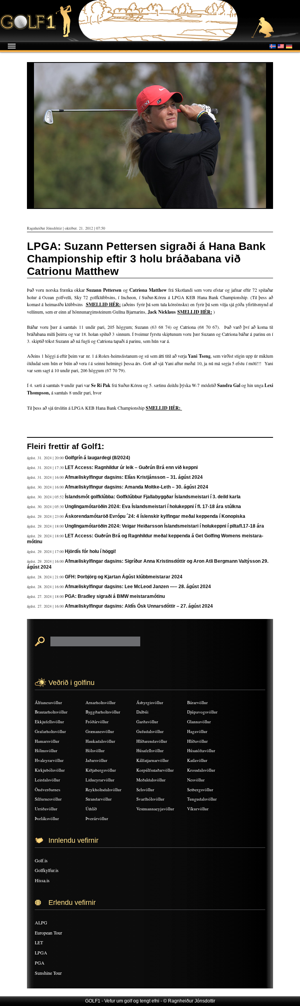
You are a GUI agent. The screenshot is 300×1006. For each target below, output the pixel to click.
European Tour (48, 932)
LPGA (41, 952)
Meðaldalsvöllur (151, 780)
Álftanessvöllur (48, 702)
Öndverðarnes (47, 789)
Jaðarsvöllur (96, 760)
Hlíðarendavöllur (151, 741)
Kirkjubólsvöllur (50, 770)
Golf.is (41, 860)
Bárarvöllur (197, 702)
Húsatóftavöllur (201, 750)
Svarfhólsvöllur (150, 799)
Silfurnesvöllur (48, 799)
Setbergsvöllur (200, 789)
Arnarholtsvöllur (101, 702)
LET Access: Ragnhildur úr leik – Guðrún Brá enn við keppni (131, 467)
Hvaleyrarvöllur (49, 760)
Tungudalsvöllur (202, 799)
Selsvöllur (145, 789)
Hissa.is (42, 880)
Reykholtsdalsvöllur (103, 789)
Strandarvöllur (99, 799)
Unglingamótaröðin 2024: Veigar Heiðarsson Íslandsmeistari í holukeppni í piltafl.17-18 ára (164, 526)
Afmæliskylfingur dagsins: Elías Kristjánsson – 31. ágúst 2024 (134, 477)
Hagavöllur (197, 731)
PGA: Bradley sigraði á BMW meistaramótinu (115, 596)
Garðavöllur (147, 721)
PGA (40, 963)
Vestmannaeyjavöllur (155, 809)
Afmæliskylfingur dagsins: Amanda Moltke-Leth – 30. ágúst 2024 (136, 487)
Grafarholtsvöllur (50, 731)
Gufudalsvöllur (150, 731)
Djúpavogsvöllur (202, 712)
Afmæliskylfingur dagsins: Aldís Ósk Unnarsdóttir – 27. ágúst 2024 (139, 606)
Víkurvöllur (198, 809)
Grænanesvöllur (100, 731)
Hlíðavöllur (197, 741)
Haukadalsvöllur (100, 741)
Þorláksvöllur (47, 818)
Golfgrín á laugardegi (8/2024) (97, 457)
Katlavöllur (197, 760)
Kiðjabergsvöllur (101, 770)
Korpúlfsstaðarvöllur (155, 770)
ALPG (41, 922)
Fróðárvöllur (97, 721)
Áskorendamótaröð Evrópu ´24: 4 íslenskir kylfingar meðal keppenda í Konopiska (155, 516)
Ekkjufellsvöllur (49, 721)
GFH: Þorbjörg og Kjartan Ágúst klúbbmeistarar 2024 (123, 577)
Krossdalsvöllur (201, 770)
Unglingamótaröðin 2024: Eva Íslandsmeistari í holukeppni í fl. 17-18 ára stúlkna (153, 506)
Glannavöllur (199, 721)
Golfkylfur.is (47, 870)
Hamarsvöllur (47, 741)
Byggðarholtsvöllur (103, 712)
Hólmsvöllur (46, 750)
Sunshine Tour (48, 973)
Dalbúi (142, 712)
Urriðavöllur (46, 809)
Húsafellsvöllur (150, 750)
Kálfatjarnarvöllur (152, 760)
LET (39, 942)
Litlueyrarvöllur (100, 780)
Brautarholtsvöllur (51, 712)
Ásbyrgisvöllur (149, 702)
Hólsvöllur (95, 750)
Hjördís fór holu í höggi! (90, 551)
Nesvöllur (196, 780)
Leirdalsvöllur (47, 780)
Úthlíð (91, 809)
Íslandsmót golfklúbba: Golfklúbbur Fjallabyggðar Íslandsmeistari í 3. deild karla (153, 496)
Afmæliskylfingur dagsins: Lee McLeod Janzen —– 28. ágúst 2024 (138, 586)
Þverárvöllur (97, 818)
